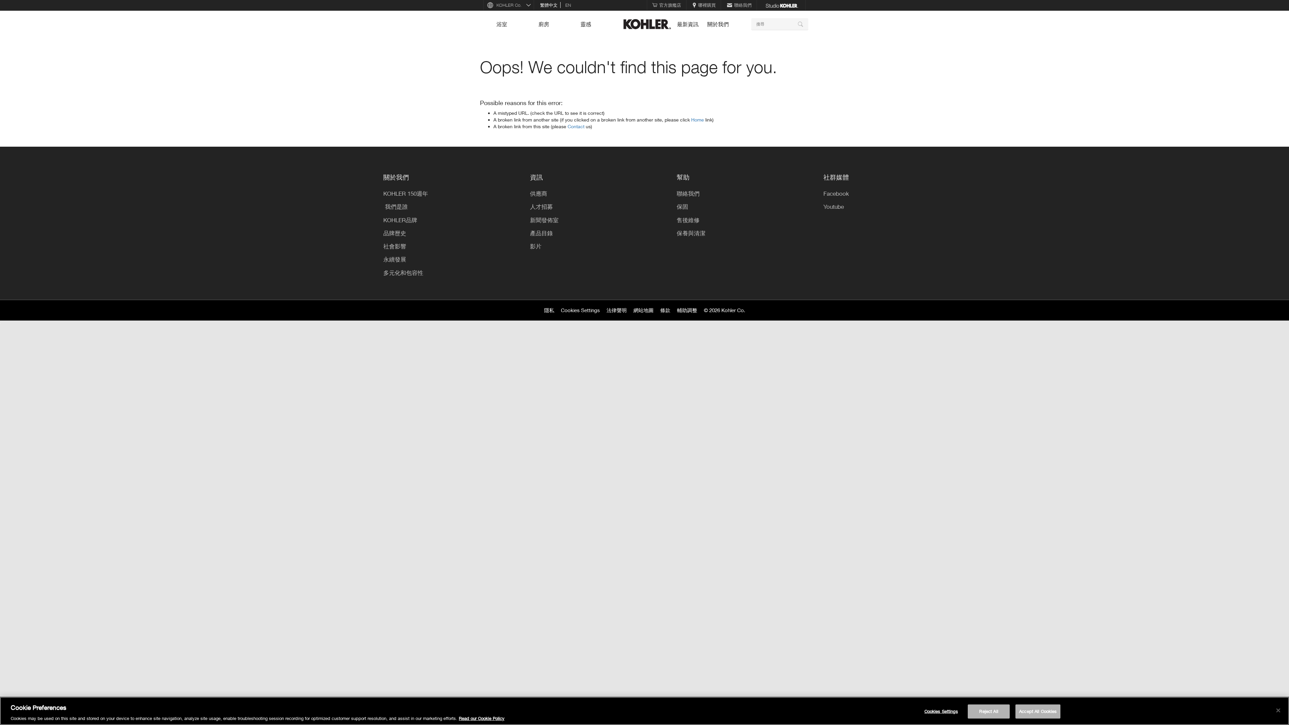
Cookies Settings (580, 310)
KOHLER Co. (509, 5)
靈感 (585, 24)
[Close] (1278, 710)
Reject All (988, 711)
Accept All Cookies (1038, 711)
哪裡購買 (707, 5)
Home (698, 120)
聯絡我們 (743, 5)
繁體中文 (549, 5)
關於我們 (718, 24)
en (568, 5)
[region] (644, 711)
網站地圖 (643, 310)
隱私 (549, 310)
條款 (665, 310)
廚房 (543, 24)
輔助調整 (687, 310)
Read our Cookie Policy (482, 718)
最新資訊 (688, 24)
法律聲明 (617, 310)
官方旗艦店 (670, 5)
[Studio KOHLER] (782, 5)
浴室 (501, 24)
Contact (577, 126)
